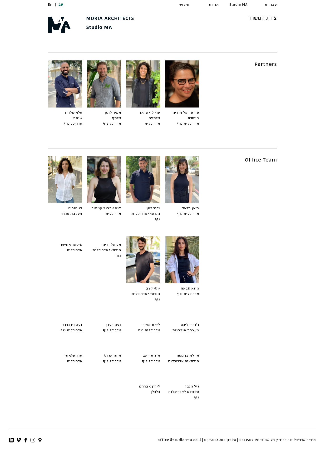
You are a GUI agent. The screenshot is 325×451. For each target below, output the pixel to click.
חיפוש (184, 4)
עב (61, 4)
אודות (214, 4)
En (50, 4)
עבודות (271, 4)
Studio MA (238, 4)
